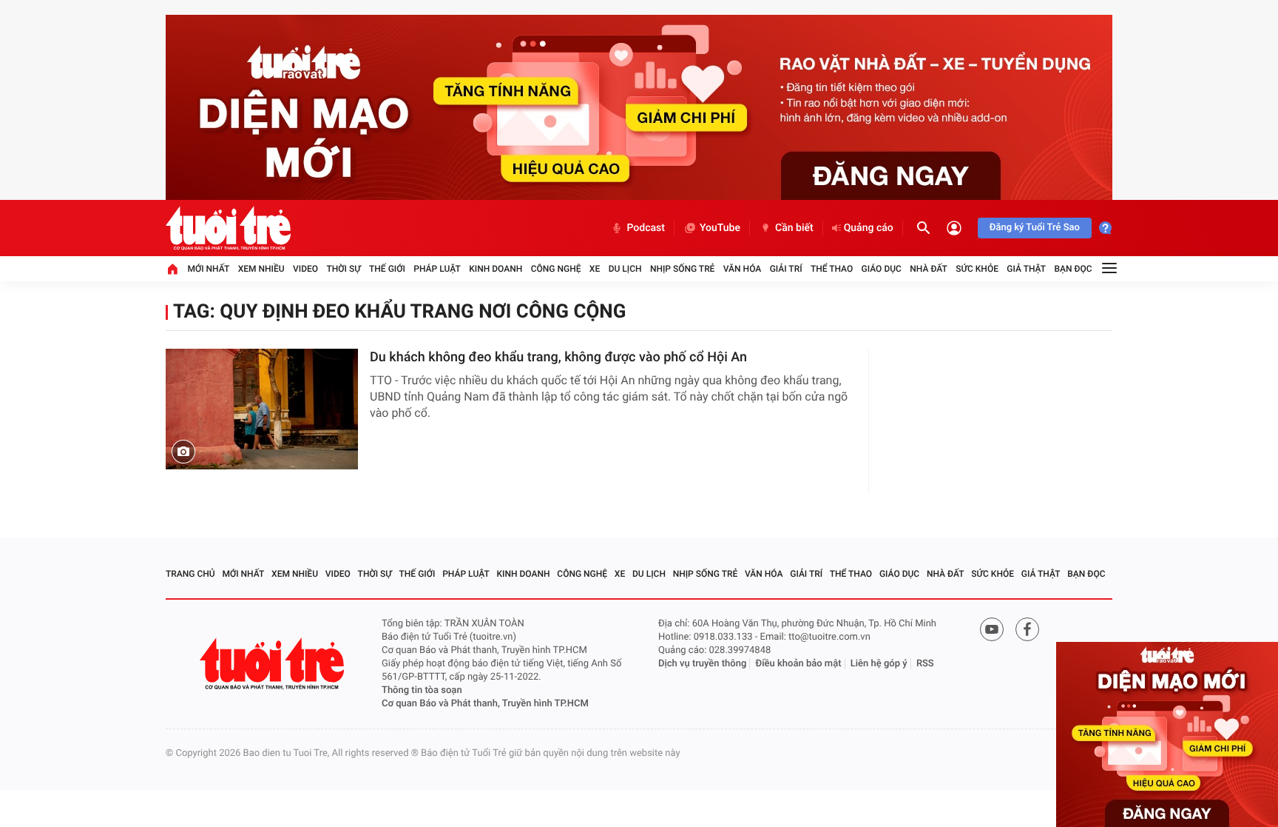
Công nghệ (556, 269)
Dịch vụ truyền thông (702, 663)
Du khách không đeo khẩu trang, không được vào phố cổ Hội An (558, 357)
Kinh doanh (495, 269)
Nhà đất (928, 269)
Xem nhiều (261, 269)
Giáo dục (882, 269)
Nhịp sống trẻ (682, 269)
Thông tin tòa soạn (422, 690)
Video (305, 269)
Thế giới (387, 269)
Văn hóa (742, 269)
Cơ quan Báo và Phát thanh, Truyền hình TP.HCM (485, 703)
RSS (925, 663)
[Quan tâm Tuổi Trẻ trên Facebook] (1027, 629)
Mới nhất (208, 269)
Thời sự (343, 269)
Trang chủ (190, 574)
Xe (594, 269)
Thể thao (832, 269)
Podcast (645, 228)
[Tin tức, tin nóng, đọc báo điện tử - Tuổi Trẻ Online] (228, 228)
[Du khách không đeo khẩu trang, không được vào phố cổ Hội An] (262, 409)
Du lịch (625, 269)
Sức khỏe (977, 269)
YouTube (720, 228)
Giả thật (1026, 269)
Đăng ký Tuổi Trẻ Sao (1035, 227)
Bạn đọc (1073, 269)
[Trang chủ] (172, 268)
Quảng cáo (868, 228)
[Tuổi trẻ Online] (274, 663)
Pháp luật (437, 269)
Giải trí (786, 269)
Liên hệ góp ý (879, 663)
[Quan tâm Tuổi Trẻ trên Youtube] (992, 629)
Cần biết (794, 228)
